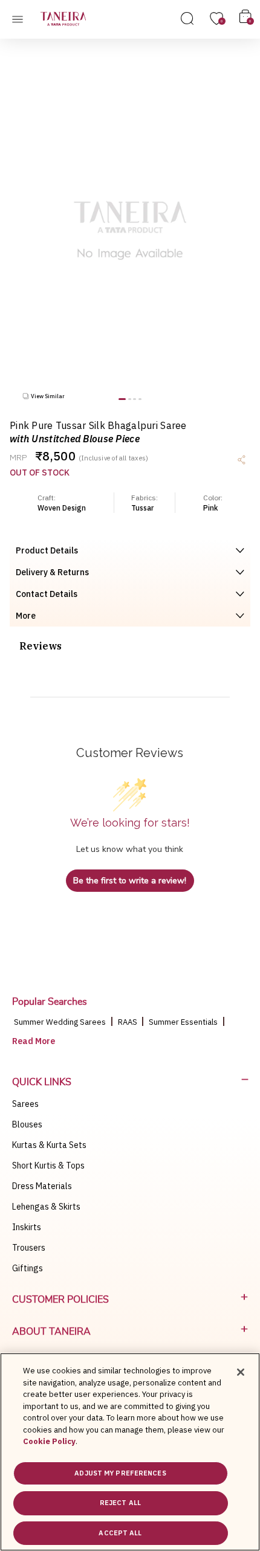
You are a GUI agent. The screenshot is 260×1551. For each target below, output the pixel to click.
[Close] (240, 1372)
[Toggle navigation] (21, 18)
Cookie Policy (49, 1441)
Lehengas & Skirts (46, 1206)
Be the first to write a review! (129, 880)
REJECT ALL (120, 1502)
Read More (33, 1041)
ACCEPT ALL (120, 1533)
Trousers (28, 1247)
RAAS (128, 1022)
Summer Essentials (183, 1022)
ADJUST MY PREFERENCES (120, 1473)
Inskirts (26, 1227)
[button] (122, 399)
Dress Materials (42, 1186)
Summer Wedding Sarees (60, 1022)
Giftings (27, 1268)
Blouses (27, 1124)
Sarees (25, 1103)
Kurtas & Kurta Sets (49, 1145)
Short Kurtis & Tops (48, 1165)
